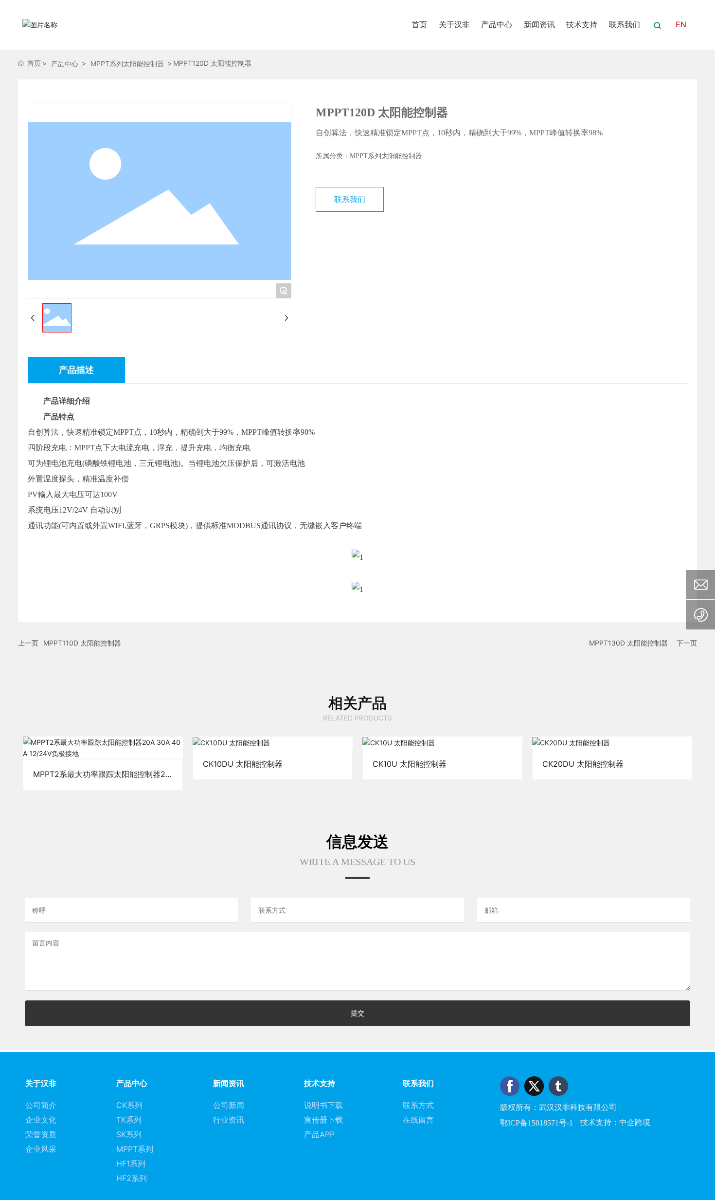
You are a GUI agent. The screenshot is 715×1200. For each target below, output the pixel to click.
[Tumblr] (558, 1086)
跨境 (642, 1122)
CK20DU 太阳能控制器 (612, 742)
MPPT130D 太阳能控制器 (628, 643)
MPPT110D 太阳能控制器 (82, 643)
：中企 (623, 1122)
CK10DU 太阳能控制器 (272, 742)
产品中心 (64, 63)
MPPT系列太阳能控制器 (127, 63)
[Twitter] (534, 1086)
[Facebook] (509, 1086)
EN (681, 24)
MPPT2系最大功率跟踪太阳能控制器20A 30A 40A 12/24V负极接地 (103, 748)
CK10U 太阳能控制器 (443, 742)
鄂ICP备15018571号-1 (536, 1123)
